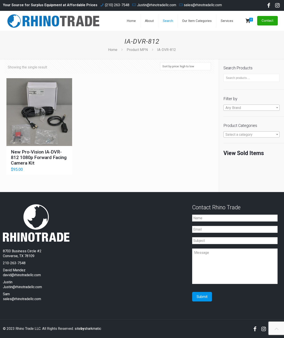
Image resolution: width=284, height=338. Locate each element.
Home (112, 50)
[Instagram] (277, 6)
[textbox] (251, 108)
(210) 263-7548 (117, 5)
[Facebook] (268, 6)
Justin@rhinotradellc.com (156, 5)
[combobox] (251, 108)
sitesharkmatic (88, 328)
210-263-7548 (14, 263)
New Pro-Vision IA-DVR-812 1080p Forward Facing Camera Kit (39, 157)
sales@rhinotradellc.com (203, 5)
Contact (267, 21)
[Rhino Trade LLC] (53, 21)
